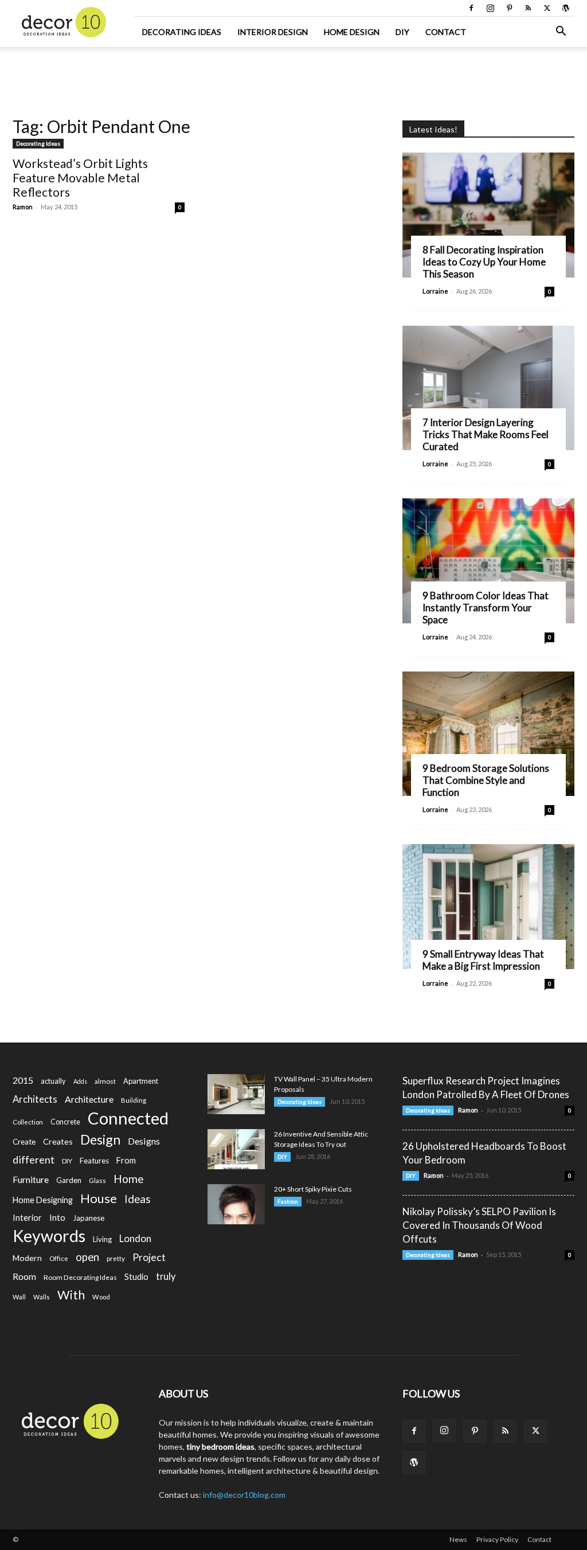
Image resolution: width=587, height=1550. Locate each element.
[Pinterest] (509, 8)
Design (100, 1140)
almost (105, 1081)
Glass (97, 1180)
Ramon (23, 206)
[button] (560, 32)
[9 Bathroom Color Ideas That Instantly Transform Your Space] (488, 560)
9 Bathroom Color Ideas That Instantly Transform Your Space (485, 607)
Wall (19, 1297)
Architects (35, 1099)
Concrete (65, 1122)
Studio (136, 1277)
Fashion (287, 1201)
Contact (445, 32)
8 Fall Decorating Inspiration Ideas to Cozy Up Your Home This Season (484, 262)
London (135, 1238)
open (87, 1257)
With (71, 1295)
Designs (144, 1140)
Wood (101, 1297)
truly (165, 1276)
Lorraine (435, 291)
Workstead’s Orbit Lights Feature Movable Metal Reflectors (80, 177)
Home (129, 1179)
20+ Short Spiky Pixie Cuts (313, 1189)
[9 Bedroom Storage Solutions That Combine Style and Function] (488, 734)
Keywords (49, 1236)
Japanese (88, 1218)
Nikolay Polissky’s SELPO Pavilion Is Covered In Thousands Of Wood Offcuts (479, 1225)
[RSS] (528, 8)
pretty (116, 1258)
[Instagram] (490, 8)
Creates (58, 1141)
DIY (402, 32)
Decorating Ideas (181, 32)
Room (24, 1276)
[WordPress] (565, 8)
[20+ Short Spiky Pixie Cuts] (236, 1204)
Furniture (31, 1179)
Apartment (140, 1081)
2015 (23, 1080)
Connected (128, 1118)
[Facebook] (471, 8)
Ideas (137, 1199)
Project (149, 1257)
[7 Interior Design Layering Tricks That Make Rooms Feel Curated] (488, 388)
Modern (27, 1258)
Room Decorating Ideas (80, 1277)
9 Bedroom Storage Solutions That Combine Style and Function (485, 780)
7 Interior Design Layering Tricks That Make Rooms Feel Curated (485, 434)
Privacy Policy (497, 1539)
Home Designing (43, 1200)
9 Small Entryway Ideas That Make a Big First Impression (483, 960)
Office (58, 1258)
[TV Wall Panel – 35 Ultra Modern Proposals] (236, 1094)
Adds (80, 1081)
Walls (41, 1297)
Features (94, 1160)
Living (102, 1239)
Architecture (89, 1099)
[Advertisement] (293, 78)
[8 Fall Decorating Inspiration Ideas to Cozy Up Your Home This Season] (488, 215)
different (33, 1160)
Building (133, 1100)
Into (57, 1217)
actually (53, 1081)
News (458, 1539)
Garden (68, 1180)
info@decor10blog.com (244, 1495)
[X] (546, 8)
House (98, 1198)
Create (24, 1141)
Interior (27, 1218)
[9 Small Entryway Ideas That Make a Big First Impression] (488, 906)
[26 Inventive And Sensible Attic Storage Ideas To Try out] (236, 1149)
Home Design (351, 32)
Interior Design (272, 32)
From (126, 1160)
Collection (28, 1122)
